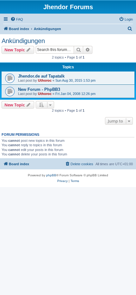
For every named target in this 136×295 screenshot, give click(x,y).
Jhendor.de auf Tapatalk (41, 76)
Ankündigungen (23, 40)
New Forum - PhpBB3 (39, 89)
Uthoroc (45, 80)
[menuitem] (16, 19)
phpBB (51, 175)
